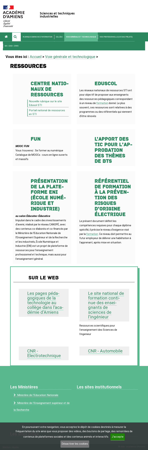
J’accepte (117, 436)
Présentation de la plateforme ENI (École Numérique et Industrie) (49, 195)
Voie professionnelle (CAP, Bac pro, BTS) (116, 37)
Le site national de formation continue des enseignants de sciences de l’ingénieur (106, 305)
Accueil (36, 57)
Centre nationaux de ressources (50, 89)
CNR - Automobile (105, 351)
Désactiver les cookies (75, 443)
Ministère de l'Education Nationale (37, 395)
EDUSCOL (106, 83)
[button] (16, 36)
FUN (36, 139)
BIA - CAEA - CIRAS (11, 46)
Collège (59, 37)
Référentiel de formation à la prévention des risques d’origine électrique (113, 198)
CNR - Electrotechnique (44, 353)
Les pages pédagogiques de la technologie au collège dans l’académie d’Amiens (45, 303)
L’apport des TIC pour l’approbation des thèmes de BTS (113, 150)
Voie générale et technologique (81, 37)
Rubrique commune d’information (37, 37)
